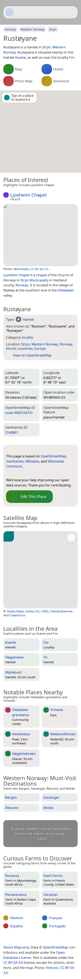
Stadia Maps (15, 611)
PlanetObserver (61, 611)
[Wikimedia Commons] (34, 473)
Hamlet (28, 319)
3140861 (11, 432)
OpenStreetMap (53, 456)
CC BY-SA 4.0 (13, 962)
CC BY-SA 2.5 (39, 269)
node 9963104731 (19, 412)
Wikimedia (21, 269)
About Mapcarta (16, 947)
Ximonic (52, 967)
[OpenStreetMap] (9, 473)
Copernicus (18, 615)
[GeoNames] (17, 473)
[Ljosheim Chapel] (40, 235)
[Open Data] (17, 449)
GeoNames (15, 461)
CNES (45, 611)
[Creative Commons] (56, 939)
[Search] (72, 12)
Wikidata (32, 461)
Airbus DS (32, 611)
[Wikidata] (26, 473)
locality (27, 337)
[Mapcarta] (9, 12)
